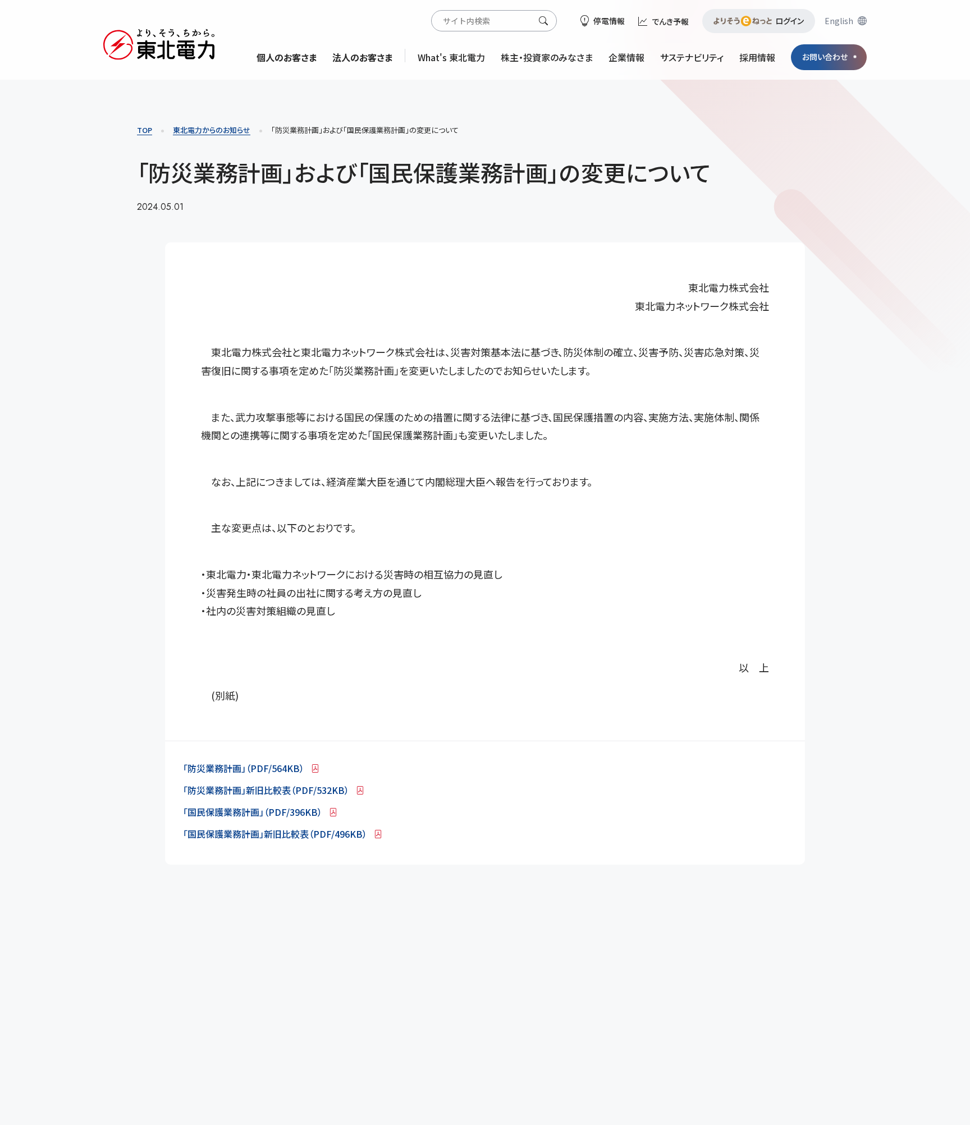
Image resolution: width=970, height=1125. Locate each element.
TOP (144, 130)
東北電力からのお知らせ (211, 130)
